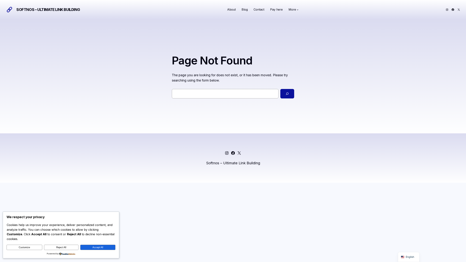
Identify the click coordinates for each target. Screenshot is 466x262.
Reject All (61, 247)
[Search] (287, 93)
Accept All (97, 247)
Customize (24, 247)
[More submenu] (298, 10)
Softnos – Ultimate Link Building (48, 9)
